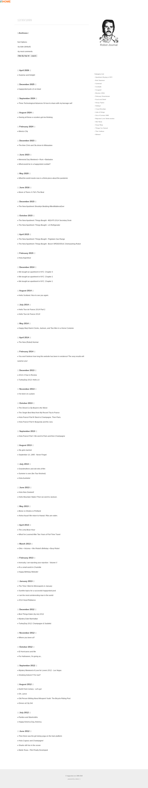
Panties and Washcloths (28, 717)
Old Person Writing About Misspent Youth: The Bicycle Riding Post (44, 698)
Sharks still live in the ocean (30, 745)
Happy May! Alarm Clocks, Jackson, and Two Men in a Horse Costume (46, 328)
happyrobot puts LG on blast (30, 89)
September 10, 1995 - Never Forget (33, 455)
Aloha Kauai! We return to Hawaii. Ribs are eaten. (38, 516)
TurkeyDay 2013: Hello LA (29, 380)
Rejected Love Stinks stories (104, 118)
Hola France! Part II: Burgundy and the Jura (36, 422)
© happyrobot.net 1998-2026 (74, 776)
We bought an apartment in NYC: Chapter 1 (36, 281)
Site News (98, 122)
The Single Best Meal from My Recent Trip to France (39, 413)
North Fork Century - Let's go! (30, 689)
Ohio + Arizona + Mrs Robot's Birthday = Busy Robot (39, 548)
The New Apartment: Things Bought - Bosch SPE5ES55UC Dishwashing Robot (50, 244)
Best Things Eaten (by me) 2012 (31, 614)
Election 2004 (100, 93)
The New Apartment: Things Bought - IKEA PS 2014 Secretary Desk (45, 220)
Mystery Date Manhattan (28, 619)
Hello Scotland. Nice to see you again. (34, 295)
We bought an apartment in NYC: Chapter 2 (36, 277)
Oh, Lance (23, 694)
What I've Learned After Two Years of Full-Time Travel (39, 534)
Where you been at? (27, 638)
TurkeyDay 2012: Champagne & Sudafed (35, 624)
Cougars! (98, 90)
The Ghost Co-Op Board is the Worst (33, 408)
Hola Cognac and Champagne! (31, 741)
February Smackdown (102, 96)
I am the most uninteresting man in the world (36, 595)
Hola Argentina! (25, 258)
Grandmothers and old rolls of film (32, 469)
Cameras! (98, 83)
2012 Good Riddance (27, 600)
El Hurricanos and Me (27, 652)
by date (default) (24, 47)
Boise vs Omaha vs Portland (30, 511)
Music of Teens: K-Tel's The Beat (31, 192)
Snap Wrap (99, 125)
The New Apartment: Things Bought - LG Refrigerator (39, 225)
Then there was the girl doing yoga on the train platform (40, 736)
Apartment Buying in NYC (103, 77)
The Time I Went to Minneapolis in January (35, 586)
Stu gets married (25, 450)
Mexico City (23, 131)
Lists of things (100, 112)
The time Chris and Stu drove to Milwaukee (35, 145)
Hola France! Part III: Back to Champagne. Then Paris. (40, 417)
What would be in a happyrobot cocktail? (35, 164)
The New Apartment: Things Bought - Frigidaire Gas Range (42, 239)
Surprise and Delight (27, 75)
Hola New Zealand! (26, 492)
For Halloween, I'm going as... (30, 656)
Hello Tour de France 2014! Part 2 (32, 310)
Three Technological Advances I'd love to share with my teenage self (45, 103)
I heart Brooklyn (100, 109)
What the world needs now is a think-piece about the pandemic (43, 178)
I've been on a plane (27, 394)
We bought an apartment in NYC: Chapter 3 (36, 272)
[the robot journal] (109, 41)
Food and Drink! (100, 99)
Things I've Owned (101, 128)
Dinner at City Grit (26, 703)
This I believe (99, 131)
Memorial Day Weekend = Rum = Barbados (36, 160)
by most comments (25, 51)
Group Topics (99, 102)
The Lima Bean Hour (27, 530)
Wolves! (98, 134)
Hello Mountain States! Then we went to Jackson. (38, 497)
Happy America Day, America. (30, 722)
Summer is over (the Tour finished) (32, 474)
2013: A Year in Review (28, 375)
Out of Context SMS (102, 115)
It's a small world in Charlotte (30, 567)
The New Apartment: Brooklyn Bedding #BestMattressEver (41, 206)
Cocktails (98, 87)
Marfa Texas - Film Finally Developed (33, 750)
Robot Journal (109, 44)
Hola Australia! (24, 478)
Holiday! (98, 106)
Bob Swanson (100, 80)
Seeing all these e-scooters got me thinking (36, 117)
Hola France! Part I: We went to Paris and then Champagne (42, 436)
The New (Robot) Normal (28, 342)
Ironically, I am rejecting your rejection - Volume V (38, 563)
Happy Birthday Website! (28, 572)
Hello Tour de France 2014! (29, 314)
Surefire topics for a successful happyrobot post (37, 591)
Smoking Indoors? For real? (30, 675)
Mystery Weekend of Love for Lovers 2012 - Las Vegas (40, 670)
